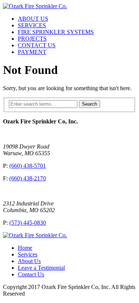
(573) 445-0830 (27, 222)
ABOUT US (33, 19)
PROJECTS (32, 38)
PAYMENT (32, 52)
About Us (29, 261)
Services (27, 254)
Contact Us (31, 274)
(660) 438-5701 (27, 166)
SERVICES (32, 25)
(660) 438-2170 (27, 178)
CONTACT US (37, 45)
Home (25, 248)
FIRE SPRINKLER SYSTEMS (56, 32)
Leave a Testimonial (41, 268)
